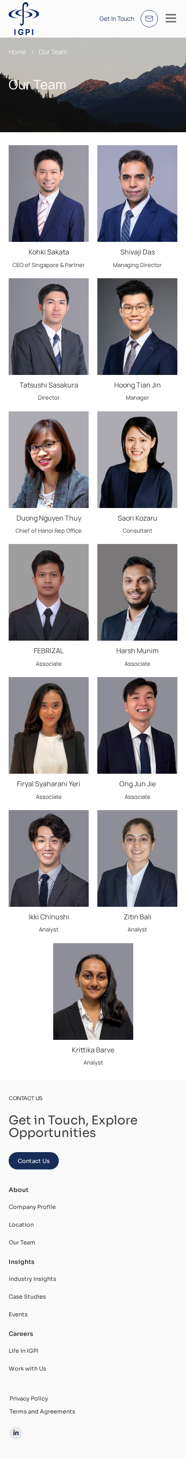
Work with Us (27, 1368)
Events (18, 1314)
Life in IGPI (23, 1351)
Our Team (22, 1242)
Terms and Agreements (42, 1411)
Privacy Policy (29, 1398)
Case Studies (27, 1296)
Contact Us (34, 1161)
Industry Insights (32, 1279)
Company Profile (32, 1207)
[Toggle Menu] (171, 18)
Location (21, 1224)
